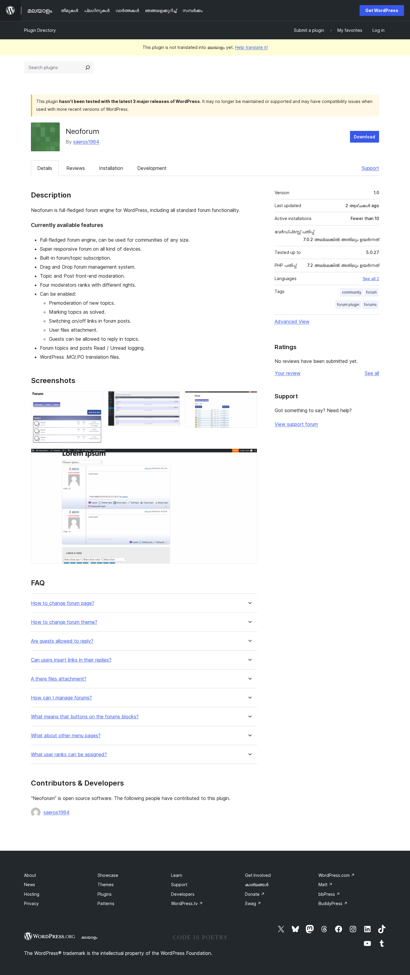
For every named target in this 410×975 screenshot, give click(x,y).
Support (370, 168)
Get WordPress (381, 10)
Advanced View (292, 321)
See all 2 (371, 278)
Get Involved (258, 875)
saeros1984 (86, 142)
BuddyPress (333, 903)
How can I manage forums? (61, 698)
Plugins (105, 894)
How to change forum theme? (64, 622)
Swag (253, 903)
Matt (325, 884)
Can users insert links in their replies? (71, 660)
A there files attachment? (58, 679)
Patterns (106, 903)
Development (152, 168)
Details (44, 168)
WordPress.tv (187, 903)
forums (370, 304)
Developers (182, 894)
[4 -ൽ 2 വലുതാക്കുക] (172, 399)
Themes (106, 884)
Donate (255, 894)
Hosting (31, 894)
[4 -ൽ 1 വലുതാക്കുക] (95, 399)
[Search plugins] (88, 68)
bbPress (329, 894)
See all (372, 373)
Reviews (75, 168)
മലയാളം (89, 937)
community (351, 292)
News (29, 884)
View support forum (296, 424)
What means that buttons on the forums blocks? (85, 717)
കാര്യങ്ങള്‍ (256, 884)
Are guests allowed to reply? (62, 641)
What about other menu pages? (66, 735)
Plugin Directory (40, 30)
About (30, 875)
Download (364, 136)
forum (371, 292)
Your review (287, 373)
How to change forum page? (62, 603)
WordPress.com (336, 875)
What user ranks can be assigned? (69, 754)
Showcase (108, 875)
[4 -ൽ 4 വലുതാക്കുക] (249, 457)
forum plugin (348, 304)
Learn (176, 875)
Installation (111, 168)
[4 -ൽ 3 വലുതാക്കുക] (249, 399)
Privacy (31, 903)
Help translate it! (251, 47)
